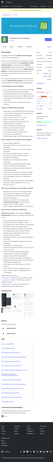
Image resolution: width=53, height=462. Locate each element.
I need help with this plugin (8, 348)
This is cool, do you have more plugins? (11, 365)
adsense (45, 76)
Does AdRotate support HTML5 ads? (11, 361)
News (2, 428)
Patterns (16, 433)
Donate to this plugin (42, 138)
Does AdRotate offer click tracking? (10, 352)
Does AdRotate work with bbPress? (10, 393)
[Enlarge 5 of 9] (21, 311)
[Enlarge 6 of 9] (32, 295)
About (2, 426)
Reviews (12, 46)
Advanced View (41, 83)
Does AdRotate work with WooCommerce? (12, 388)
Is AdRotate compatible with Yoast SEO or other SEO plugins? (9, 374)
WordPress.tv (31, 433)
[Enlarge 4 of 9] (21, 304)
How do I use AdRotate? (7, 344)
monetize (49, 79)
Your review (40, 109)
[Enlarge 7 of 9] (32, 303)
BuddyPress (5, 445)
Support (50, 46)
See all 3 (50, 70)
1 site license (5, 278)
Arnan (12, 40)
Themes (16, 428)
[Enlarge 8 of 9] (32, 308)
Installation (20, 46)
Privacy (3, 433)
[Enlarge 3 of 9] (21, 295)
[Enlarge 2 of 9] (9, 309)
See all (50, 109)
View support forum (42, 125)
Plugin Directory (5, 6)
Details (4, 46)
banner (49, 76)
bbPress (4, 443)
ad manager (46, 73)
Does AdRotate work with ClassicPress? (11, 397)
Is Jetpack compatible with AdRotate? (11, 379)
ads (50, 73)
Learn (28, 426)
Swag (42, 433)
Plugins (16, 431)
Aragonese (7, 451)
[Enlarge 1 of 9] (9, 295)
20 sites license (6, 284)
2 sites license (5, 280)
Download (48, 39)
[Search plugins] (16, 15)
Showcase (17, 426)
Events (42, 428)
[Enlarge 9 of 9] (32, 314)
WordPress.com (6, 438)
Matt (3, 440)
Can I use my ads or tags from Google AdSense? (13, 357)
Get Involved (43, 426)
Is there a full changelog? (7, 401)
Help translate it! (37, 10)
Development (29, 46)
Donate (42, 431)
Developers (30, 431)
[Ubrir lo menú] (51, 2)
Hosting (3, 431)
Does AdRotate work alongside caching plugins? (13, 384)
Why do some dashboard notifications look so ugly (14, 370)
